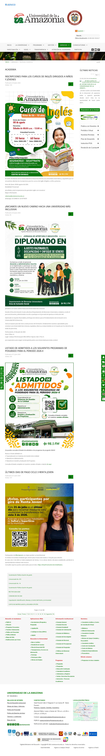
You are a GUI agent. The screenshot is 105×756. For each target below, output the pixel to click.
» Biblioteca (84, 628)
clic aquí (49, 464)
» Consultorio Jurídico (87, 643)
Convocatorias (79, 45)
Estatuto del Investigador (64, 637)
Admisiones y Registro (63, 674)
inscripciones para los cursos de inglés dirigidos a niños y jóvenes (39, 78)
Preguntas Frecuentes (12, 627)
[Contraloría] (21, 735)
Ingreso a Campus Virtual (61, 747)
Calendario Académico (63, 671)
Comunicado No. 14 (15, 583)
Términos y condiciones (14, 716)
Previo (24, 614)
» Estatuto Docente (61, 624)
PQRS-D (8, 622)
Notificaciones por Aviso (13, 639)
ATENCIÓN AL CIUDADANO (61, 49)
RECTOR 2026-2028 (14, 592)
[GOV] (93, 735)
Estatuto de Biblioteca (63, 633)
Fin (53, 614)
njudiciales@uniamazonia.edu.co (59, 724)
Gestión (51, 45)
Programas (37, 45)
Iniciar (19, 614)
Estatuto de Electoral (63, 640)
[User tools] (70, 84)
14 (40, 614)
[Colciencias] (46, 735)
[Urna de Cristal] (70, 735)
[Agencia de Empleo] (85, 735)
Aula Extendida (45, 747)
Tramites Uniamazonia (12, 629)
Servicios (63, 45)
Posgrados (60, 666)
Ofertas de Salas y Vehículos (16, 706)
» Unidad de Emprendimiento (89, 651)
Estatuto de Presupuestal (64, 644)
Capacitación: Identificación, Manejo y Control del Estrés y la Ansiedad (30, 600)
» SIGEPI (32, 635)
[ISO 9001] (11, 735)
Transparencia (40, 49)
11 (34, 614)
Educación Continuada (63, 669)
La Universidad (21, 45)
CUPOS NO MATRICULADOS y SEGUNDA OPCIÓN (23, 604)
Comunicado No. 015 (15, 579)
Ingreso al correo (79, 747)
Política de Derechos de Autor (16, 713)
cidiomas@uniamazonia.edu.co (14, 196)
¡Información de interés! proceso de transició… (89, 88)
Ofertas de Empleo (36, 660)
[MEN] (49, 741)
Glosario (8, 624)
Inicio (9, 45)
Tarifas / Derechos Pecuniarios (66, 676)
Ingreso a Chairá (93, 747)
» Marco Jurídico (35, 642)
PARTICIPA (78, 49)
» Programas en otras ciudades (90, 660)
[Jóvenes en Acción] (75, 735)
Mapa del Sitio (10, 637)
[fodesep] (79, 735)
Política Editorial (11, 634)
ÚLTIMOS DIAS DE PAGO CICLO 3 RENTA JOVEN (29, 472)
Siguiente (49, 614)
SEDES (26, 49)
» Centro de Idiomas (86, 648)
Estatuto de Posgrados (63, 647)
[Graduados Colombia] (61, 735)
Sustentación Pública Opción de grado (20, 575)
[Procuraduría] (66, 735)
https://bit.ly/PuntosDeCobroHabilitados (50, 565)
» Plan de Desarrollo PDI (37, 647)
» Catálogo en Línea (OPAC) (38, 632)
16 (44, 614)
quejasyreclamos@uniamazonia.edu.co (51, 720)
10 (31, 614)
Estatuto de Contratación (64, 629)
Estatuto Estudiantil (62, 627)
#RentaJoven (19, 555)
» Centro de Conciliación (88, 646)
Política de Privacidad (12, 632)
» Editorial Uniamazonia (88, 630)
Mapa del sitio (11, 720)
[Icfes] (31, 735)
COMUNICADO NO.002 (15, 596)
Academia (94, 78)
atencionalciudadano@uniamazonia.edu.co (52, 717)
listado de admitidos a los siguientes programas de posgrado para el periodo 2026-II (36, 349)
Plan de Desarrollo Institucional (16, 703)
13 (38, 614)
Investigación (12, 49)
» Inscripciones (35, 622)
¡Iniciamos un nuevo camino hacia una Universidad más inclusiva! (37, 208)
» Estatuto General (61, 622)
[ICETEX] (26, 735)
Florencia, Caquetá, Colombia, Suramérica (46, 707)
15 (42, 614)
